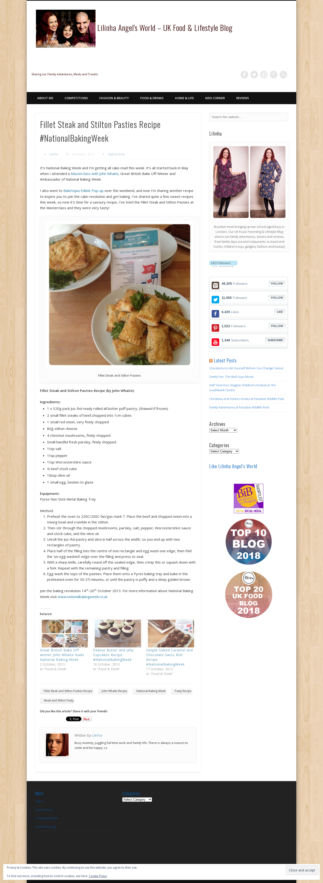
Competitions (76, 98)
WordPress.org (45, 826)
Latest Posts (225, 360)
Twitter (254, 74)
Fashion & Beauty (114, 98)
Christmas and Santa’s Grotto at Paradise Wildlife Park (246, 399)
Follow (277, 283)
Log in (39, 801)
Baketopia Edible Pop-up (83, 190)
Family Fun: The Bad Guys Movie (231, 376)
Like (280, 311)
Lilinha (53, 154)
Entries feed (43, 809)
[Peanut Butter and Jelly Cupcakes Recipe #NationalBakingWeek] (117, 633)
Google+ (273, 74)
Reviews (242, 98)
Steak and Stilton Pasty (59, 700)
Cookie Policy (98, 876)
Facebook (244, 74)
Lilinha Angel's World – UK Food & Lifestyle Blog (165, 27)
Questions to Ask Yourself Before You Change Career (246, 368)
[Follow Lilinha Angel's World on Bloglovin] (223, 266)
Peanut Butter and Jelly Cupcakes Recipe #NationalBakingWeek (113, 655)
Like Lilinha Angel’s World (233, 466)
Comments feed (46, 818)
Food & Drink (116, 154)
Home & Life (184, 98)
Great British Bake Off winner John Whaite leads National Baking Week (62, 655)
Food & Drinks (152, 98)
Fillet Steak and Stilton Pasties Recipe (68, 691)
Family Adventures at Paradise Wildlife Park (239, 407)
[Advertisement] (248, 675)
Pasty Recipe (183, 691)
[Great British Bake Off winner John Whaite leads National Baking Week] (64, 633)
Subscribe (275, 340)
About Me (45, 98)
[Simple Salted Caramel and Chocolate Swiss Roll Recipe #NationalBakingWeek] (170, 633)
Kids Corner (215, 98)
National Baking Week (151, 691)
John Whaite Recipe (114, 691)
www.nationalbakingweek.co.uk (82, 596)
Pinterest (264, 74)
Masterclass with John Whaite (94, 173)
